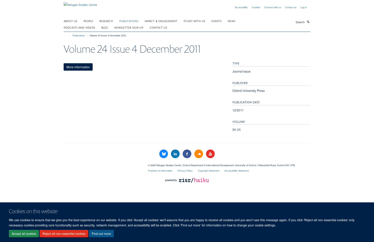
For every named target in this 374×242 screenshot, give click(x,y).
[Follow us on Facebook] (187, 154)
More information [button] (78, 67)
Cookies (256, 7)
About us (70, 21)
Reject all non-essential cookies (63, 233)
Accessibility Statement (236, 170)
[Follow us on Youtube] (210, 154)
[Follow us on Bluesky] (164, 154)
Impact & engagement (161, 21)
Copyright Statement (208, 170)
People (88, 21)
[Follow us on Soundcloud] (199, 154)
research (106, 21)
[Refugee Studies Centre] (80, 3)
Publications (128, 21)
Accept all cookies (24, 233)
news (231, 21)
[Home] (67, 35)
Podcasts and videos (79, 27)
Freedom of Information (160, 170)
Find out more (101, 233)
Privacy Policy (185, 170)
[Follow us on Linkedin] (176, 154)
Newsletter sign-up (128, 27)
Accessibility (241, 7)
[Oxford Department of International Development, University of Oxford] (103, 163)
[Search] (308, 21)
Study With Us (194, 21)
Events (216, 21)
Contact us (291, 7)
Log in (303, 7)
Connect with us (272, 7)
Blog (104, 27)
